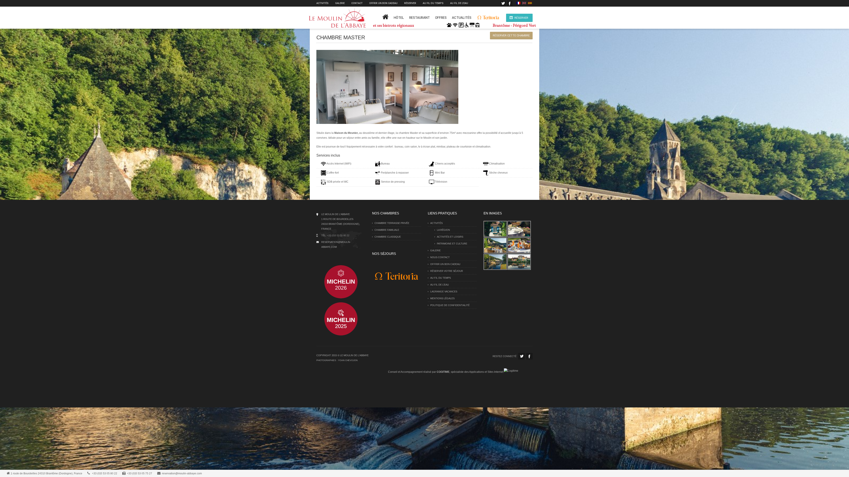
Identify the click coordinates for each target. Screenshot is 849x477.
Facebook (509, 3)
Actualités (461, 18)
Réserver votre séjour (446, 271)
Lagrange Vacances (443, 291)
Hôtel (399, 18)
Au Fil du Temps (433, 3)
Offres (441, 18)
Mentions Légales (442, 298)
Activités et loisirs (450, 236)
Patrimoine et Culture (452, 243)
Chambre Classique (388, 236)
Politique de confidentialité (450, 305)
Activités (322, 3)
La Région (443, 230)
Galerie (340, 3)
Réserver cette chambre (511, 35)
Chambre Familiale (387, 230)
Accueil (385, 18)
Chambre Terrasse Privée (392, 223)
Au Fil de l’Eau (459, 3)
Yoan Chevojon (348, 360)
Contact (357, 3)
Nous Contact (440, 257)
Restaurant (419, 18)
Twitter (503, 3)
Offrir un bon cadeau (383, 3)
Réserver (410, 3)
